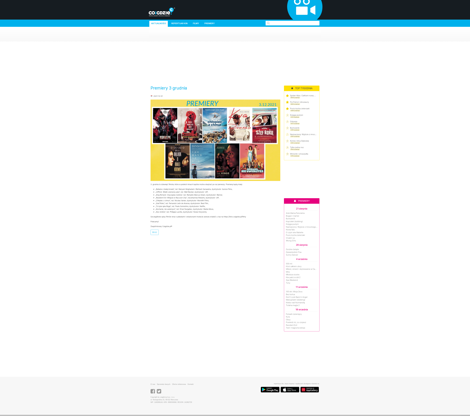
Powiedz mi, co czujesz (296, 322)
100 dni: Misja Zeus (294, 292)
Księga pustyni (296, 115)
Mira (288, 272)
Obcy (288, 320)
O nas (153, 384)
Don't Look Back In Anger (297, 297)
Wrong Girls (291, 241)
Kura (288, 317)
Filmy (196, 23)
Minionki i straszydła (299, 154)
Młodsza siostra (292, 274)
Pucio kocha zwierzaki (300, 108)
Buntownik (294, 128)
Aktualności (158, 23)
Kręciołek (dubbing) (294, 221)
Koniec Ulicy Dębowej (299, 141)
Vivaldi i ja (290, 238)
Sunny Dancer (292, 255)
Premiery (209, 23)
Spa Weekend (292, 280)
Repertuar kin (179, 23)
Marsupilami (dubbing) (295, 300)
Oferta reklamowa (179, 384)
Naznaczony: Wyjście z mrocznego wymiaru (303, 134)
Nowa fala (290, 230)
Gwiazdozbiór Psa (293, 252)
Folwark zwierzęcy (294, 314)
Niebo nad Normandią (295, 303)
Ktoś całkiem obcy (293, 266)
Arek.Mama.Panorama (295, 213)
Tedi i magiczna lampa (295, 328)
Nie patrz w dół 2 (293, 277)
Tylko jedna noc (297, 147)
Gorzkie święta (292, 249)
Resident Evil (291, 325)
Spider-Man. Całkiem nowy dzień (303, 95)
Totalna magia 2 (293, 305)
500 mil (289, 264)
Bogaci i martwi (292, 216)
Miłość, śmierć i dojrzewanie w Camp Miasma (301, 269)
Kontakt (191, 384)
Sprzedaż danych (163, 384)
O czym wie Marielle (294, 232)
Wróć (154, 232)
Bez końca (290, 294)
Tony (288, 283)
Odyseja (293, 121)
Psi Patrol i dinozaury (299, 102)
